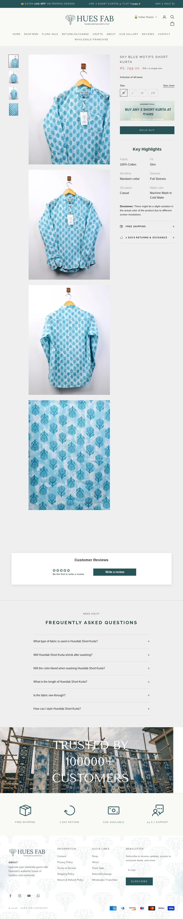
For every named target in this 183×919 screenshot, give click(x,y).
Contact (164, 34)
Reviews (148, 34)
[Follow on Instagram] (19, 896)
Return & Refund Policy (70, 879)
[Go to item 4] (14, 109)
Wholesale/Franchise (91, 39)
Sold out (147, 130)
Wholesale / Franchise (104, 879)
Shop (95, 856)
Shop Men (31, 34)
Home (17, 34)
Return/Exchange (75, 34)
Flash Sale (50, 34)
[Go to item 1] (14, 61)
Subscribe (139, 881)
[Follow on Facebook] (10, 896)
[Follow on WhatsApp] (38, 896)
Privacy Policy (65, 862)
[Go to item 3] (14, 93)
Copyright (41, 908)
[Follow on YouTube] (29, 896)
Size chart (168, 85)
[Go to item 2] (14, 77)
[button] (146, 17)
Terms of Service (66, 868)
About (111, 34)
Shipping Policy (65, 873)
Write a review (114, 572)
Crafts (98, 34)
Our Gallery (129, 34)
